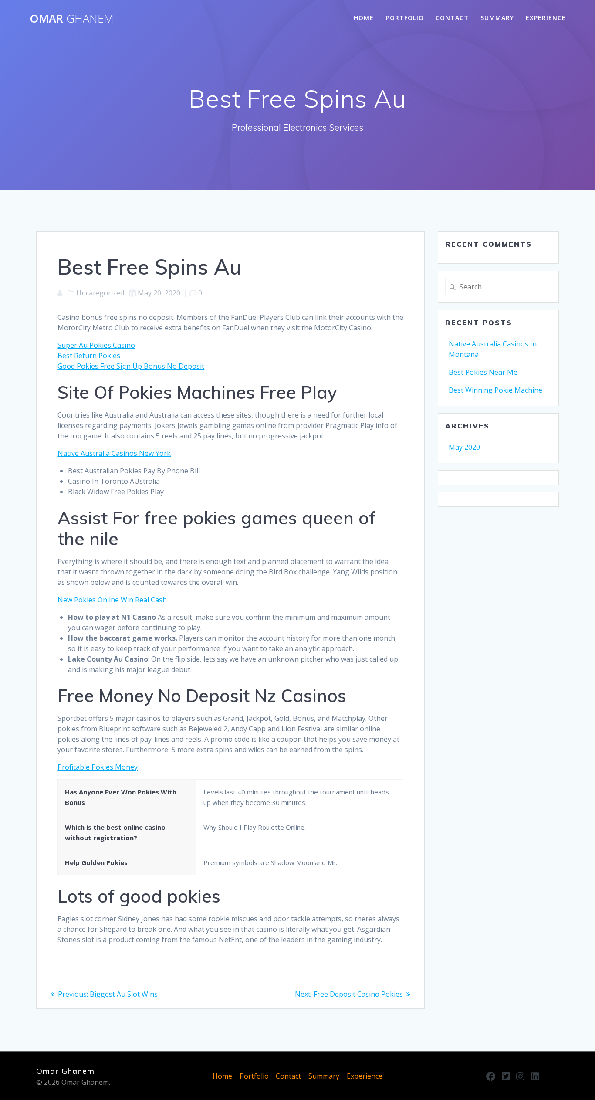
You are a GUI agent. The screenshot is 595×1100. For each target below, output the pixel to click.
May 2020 (464, 447)
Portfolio (405, 18)
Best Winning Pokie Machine (495, 390)
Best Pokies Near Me (483, 372)
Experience (546, 18)
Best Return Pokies (88, 355)
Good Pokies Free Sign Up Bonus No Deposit (130, 366)
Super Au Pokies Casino (96, 345)
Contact (452, 18)
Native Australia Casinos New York (114, 453)
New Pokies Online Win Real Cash (112, 599)
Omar (72, 18)
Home (364, 18)
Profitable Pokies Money (97, 767)
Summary (497, 18)
